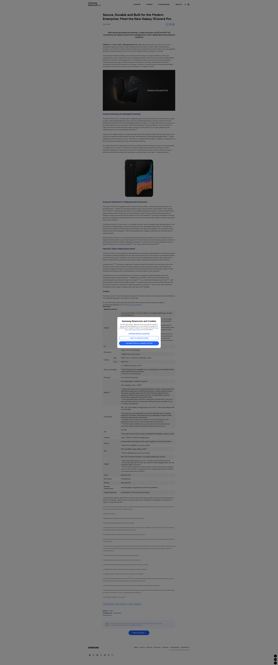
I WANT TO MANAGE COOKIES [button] (139, 338)
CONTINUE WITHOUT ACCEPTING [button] (139, 333)
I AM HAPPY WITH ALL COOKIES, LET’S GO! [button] (139, 343)
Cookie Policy (136, 329)
